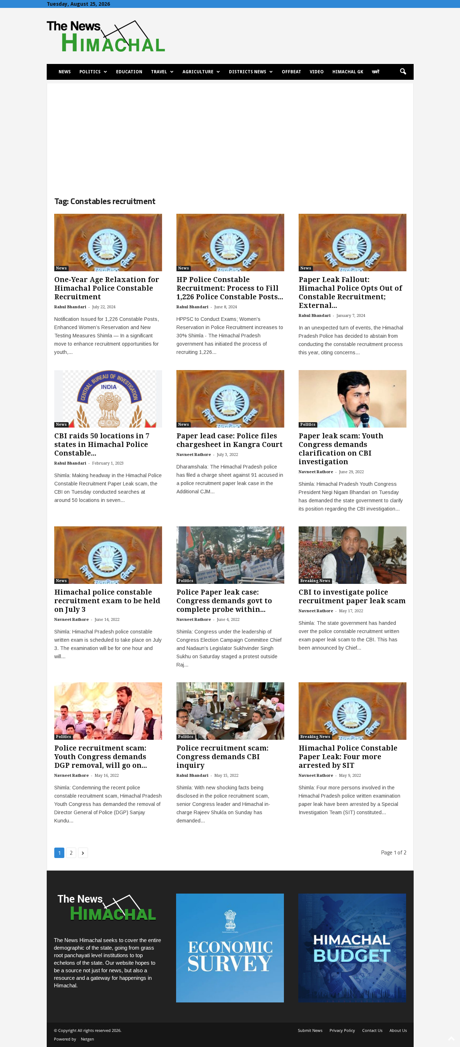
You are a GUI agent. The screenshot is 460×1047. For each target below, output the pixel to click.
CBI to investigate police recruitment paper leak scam (352, 596)
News (65, 71)
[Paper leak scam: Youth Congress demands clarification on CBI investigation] (352, 399)
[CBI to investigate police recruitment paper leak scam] (352, 555)
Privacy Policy (342, 1030)
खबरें (375, 71)
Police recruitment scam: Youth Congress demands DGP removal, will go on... (100, 757)
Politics (90, 71)
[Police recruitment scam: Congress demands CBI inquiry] (230, 711)
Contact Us (372, 1030)
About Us (398, 1030)
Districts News (247, 71)
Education (129, 71)
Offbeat (291, 71)
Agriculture (198, 71)
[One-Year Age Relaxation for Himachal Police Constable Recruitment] (108, 242)
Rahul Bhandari (70, 307)
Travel (159, 71)
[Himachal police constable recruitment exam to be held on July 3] (108, 555)
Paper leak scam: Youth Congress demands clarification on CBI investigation (341, 449)
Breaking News (315, 581)
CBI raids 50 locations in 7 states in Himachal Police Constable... (102, 444)
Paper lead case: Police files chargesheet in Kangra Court (229, 440)
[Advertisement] (230, 133)
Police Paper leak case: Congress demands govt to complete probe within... (224, 601)
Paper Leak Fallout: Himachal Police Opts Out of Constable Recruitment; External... (350, 293)
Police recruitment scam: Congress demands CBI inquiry (222, 757)
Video (317, 71)
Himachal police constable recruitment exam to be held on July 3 (107, 601)
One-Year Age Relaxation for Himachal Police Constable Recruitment (106, 288)
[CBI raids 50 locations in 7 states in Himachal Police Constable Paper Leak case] (108, 399)
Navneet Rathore (193, 454)
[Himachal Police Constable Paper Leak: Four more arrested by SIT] (352, 711)
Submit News (310, 1030)
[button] (403, 72)
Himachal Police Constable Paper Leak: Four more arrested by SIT (348, 757)
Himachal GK (347, 71)
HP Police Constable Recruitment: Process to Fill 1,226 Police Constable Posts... (229, 288)
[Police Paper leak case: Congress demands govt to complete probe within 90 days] (230, 555)
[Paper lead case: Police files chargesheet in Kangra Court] (230, 399)
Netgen (87, 1039)
